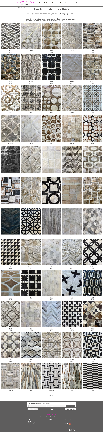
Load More (51, 395)
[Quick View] (10, 36)
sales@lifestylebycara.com (33, 421)
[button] (40, 3)
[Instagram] (70, 423)
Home (50, 421)
